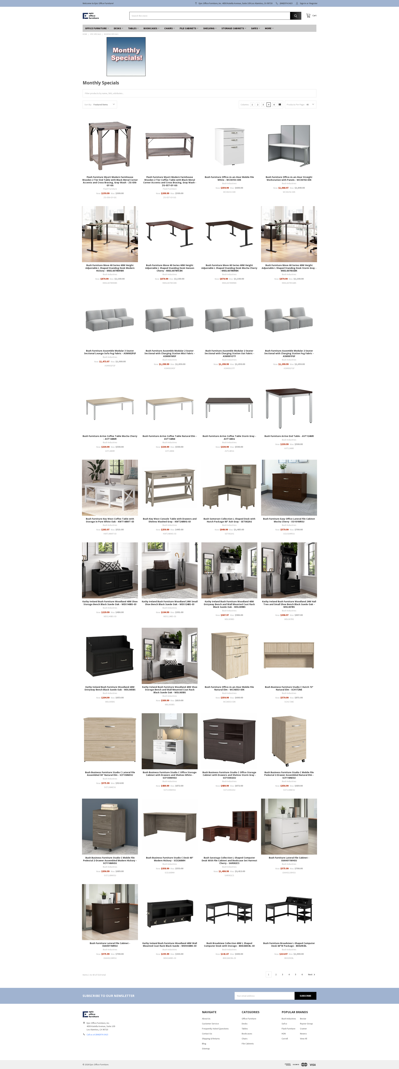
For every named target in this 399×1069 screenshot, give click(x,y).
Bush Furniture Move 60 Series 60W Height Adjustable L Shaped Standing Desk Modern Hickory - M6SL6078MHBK (110, 268)
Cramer (303, 1028)
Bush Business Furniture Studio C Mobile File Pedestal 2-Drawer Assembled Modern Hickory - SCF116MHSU (110, 860)
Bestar (303, 1018)
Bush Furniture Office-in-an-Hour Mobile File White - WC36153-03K (229, 178)
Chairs (168, 28)
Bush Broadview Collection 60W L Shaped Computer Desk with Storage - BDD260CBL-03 (229, 944)
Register (313, 3)
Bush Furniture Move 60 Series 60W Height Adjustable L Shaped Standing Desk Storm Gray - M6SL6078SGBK (289, 268)
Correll (285, 1038)
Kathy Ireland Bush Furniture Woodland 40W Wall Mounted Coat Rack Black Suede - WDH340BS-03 (169, 944)
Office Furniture (96, 28)
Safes (254, 28)
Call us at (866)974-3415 (97, 1034)
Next (310, 974)
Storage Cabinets (232, 28)
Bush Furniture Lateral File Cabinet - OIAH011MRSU (110, 944)
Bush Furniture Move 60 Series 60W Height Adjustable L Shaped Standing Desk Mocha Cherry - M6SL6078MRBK (229, 268)
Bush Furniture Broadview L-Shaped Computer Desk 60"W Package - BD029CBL (289, 944)
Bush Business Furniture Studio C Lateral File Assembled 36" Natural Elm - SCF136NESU (110, 774)
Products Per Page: (296, 104)
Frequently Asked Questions (215, 1028)
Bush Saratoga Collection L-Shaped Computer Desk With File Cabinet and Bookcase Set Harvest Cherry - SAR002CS (229, 860)
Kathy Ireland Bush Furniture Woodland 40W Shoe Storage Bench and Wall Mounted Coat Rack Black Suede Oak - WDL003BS (169, 689)
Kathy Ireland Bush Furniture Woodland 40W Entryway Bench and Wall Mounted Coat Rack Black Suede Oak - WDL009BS (229, 604)
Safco (284, 1023)
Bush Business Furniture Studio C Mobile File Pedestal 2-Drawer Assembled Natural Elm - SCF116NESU (289, 775)
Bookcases (150, 28)
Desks (117, 28)
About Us (206, 1018)
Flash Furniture (288, 1028)
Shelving (208, 28)
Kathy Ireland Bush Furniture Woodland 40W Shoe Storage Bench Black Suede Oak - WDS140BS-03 (110, 603)
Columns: (245, 104)
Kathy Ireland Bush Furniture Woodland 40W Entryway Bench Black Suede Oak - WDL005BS (110, 688)
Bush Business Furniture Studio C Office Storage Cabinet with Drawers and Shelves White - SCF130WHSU (170, 775)
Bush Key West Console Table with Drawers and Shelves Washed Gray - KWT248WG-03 (170, 520)
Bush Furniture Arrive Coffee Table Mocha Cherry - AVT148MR (110, 437)
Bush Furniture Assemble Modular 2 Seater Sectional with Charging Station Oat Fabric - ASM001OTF (229, 353)
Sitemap (206, 1048)
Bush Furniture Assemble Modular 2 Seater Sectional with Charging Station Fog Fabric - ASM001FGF (289, 353)
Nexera (303, 1033)
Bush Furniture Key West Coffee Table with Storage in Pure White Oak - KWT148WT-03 (110, 520)
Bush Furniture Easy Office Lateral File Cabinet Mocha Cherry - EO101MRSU (289, 520)
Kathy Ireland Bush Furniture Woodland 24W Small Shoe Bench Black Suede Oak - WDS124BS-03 (170, 603)
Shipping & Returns (211, 1038)
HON (284, 1033)
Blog (204, 1043)
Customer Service (210, 1023)
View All (303, 1038)
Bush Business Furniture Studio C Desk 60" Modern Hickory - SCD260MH (169, 859)
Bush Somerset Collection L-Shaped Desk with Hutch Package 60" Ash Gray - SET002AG (229, 520)
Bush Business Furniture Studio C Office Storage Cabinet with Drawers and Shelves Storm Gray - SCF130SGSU (229, 775)
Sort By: (88, 104)
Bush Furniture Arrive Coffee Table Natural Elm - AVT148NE (170, 437)
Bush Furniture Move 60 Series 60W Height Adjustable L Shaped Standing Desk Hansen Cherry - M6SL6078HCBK (169, 268)
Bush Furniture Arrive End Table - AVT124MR (289, 436)
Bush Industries (289, 1018)
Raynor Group (306, 1023)
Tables (132, 28)
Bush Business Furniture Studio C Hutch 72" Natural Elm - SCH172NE (289, 688)
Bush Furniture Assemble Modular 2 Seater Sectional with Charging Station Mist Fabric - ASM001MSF (169, 353)
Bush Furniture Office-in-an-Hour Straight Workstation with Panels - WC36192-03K (289, 178)
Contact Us (207, 1033)
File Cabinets (188, 28)
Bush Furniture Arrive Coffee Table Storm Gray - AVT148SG (229, 437)
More (268, 28)
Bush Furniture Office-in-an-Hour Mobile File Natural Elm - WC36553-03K (229, 688)
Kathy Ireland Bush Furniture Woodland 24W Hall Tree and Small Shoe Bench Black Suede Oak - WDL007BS (289, 604)
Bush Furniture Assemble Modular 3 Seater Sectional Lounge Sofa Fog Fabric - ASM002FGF (110, 352)
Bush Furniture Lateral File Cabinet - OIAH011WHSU (289, 859)
